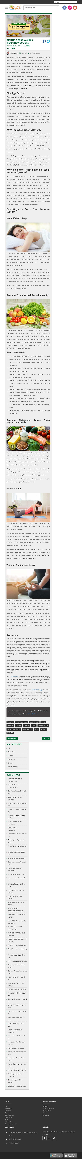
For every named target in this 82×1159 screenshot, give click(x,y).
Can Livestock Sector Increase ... (15, 823)
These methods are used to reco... (17, 1006)
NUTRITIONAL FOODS (14, 729)
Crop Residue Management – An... (17, 804)
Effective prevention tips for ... (17, 989)
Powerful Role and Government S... (14, 786)
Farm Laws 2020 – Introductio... (14, 829)
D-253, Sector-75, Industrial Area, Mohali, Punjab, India (23, 1134)
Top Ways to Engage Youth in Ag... (17, 841)
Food (34, 726)
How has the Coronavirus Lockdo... (16, 891)
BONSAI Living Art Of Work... (17, 945)
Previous (12, 738)
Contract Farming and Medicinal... (15, 798)
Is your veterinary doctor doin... (16, 1025)
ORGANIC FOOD (27, 729)
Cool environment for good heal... (17, 863)
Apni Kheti (14, 677)
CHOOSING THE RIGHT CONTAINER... (15, 928)
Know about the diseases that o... (16, 1043)
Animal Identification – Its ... (17, 874)
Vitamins (10, 733)
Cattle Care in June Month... (17, 1086)
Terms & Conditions (48, 1108)
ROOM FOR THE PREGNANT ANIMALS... (17, 940)
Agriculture (11, 752)
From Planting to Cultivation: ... (17, 847)
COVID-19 (10, 726)
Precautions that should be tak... (17, 956)
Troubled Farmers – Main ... (17, 858)
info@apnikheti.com (15, 1139)
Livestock (11, 755)
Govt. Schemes (9, 1115)
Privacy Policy (46, 1111)
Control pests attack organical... (14, 1075)
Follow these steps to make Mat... (17, 1065)
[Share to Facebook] (44, 41)
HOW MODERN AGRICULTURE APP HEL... (16, 910)
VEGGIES (43, 729)
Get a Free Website (11, 1124)
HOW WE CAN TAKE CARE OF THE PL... (16, 922)
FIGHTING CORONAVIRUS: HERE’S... (16, 916)
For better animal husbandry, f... (17, 950)
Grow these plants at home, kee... (17, 1053)
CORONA (10, 722)
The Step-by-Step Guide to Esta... (16, 885)
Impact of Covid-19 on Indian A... (17, 810)
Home (7, 1106)
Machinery (11, 759)
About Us (45, 1106)
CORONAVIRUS (34, 722)
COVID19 (18, 726)
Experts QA (8, 1117)
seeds (36, 729)
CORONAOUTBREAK (21, 722)
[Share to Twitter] (48, 41)
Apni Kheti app (37, 690)
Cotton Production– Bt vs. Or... (16, 853)
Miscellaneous (36, 53)
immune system (43, 726)
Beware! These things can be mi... (17, 972)
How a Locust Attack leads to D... (17, 879)
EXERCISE (26, 726)
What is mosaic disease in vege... (16, 1019)
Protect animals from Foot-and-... (17, 994)
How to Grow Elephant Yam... (17, 961)
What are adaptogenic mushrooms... (15, 780)
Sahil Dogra (14, 53)
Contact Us (45, 1115)
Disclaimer (45, 1113)
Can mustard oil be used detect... (16, 984)
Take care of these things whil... (16, 966)
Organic (10, 763)
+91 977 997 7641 (14, 1143)
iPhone (36, 714)
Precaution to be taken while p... (17, 1037)
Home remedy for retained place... (16, 1059)
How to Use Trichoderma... (16, 1048)
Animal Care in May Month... (17, 1070)
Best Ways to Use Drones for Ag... (17, 792)
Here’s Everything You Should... (15, 897)
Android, (30, 714)
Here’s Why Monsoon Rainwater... (15, 869)
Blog (6, 1119)
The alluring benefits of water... (15, 1081)
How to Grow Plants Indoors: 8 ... (17, 835)
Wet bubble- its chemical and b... (17, 1000)
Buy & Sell (8, 1122)
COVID (43, 722)
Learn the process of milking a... (17, 1012)
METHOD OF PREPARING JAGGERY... (16, 934)
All (30, 53)
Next (45, 738)
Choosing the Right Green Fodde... (16, 816)
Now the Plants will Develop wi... (17, 978)
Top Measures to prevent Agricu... (16, 903)
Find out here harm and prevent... (15, 1031)
